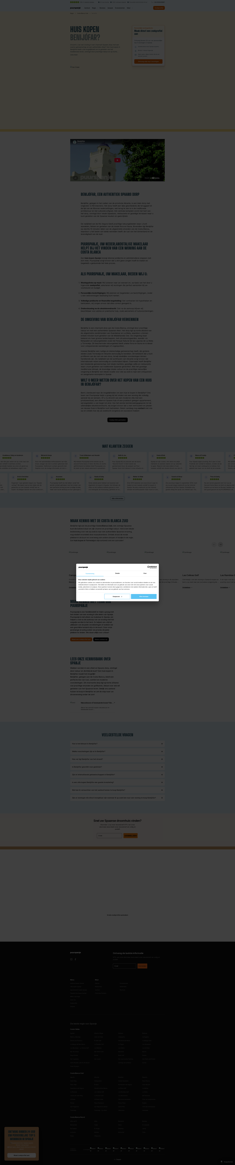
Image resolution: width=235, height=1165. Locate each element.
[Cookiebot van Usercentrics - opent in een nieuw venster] (149, 567)
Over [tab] (145, 573)
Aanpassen (116, 596)
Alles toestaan (143, 596)
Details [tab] (117, 573)
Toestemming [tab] (90, 573)
